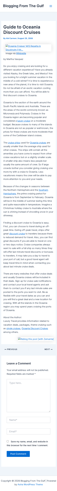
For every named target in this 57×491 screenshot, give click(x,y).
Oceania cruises (38, 142)
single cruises (13, 328)
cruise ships (14, 142)
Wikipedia (21, 53)
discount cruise (17, 233)
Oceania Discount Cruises (35, 328)
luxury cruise (23, 120)
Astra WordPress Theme (30, 484)
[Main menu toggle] (51, 6)
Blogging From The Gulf (23, 6)
